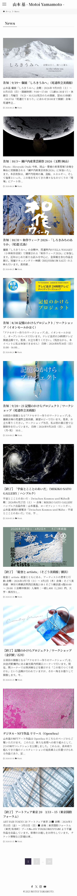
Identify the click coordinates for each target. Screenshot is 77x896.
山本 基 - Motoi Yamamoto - (38, 4)
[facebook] (32, 886)
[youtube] (45, 886)
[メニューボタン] (4, 4)
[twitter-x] (36, 886)
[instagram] (40, 886)
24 (49, 861)
